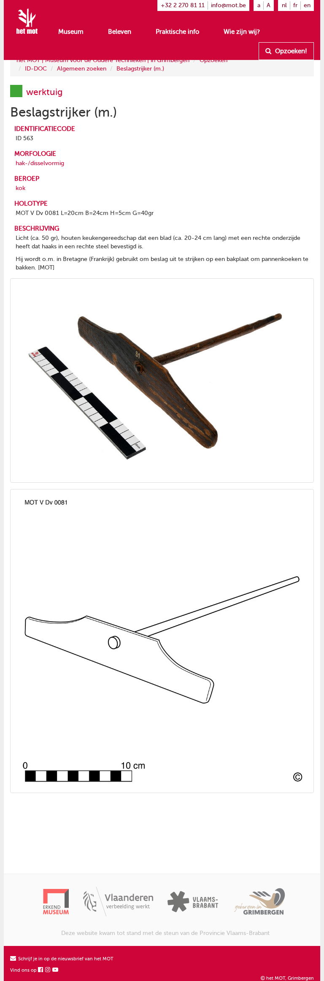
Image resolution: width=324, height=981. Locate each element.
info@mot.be (228, 5)
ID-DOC (36, 68)
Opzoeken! (290, 51)
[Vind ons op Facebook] (41, 970)
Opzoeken (213, 60)
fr (295, 5)
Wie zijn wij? (242, 31)
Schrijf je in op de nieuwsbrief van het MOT (65, 959)
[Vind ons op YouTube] (55, 970)
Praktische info (177, 31)
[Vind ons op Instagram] (48, 970)
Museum (71, 31)
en (307, 5)
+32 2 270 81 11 (183, 5)
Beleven (119, 31)
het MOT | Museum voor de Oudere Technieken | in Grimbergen (102, 60)
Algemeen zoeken (81, 68)
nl (284, 5)
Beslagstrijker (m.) (140, 68)
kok (20, 188)
